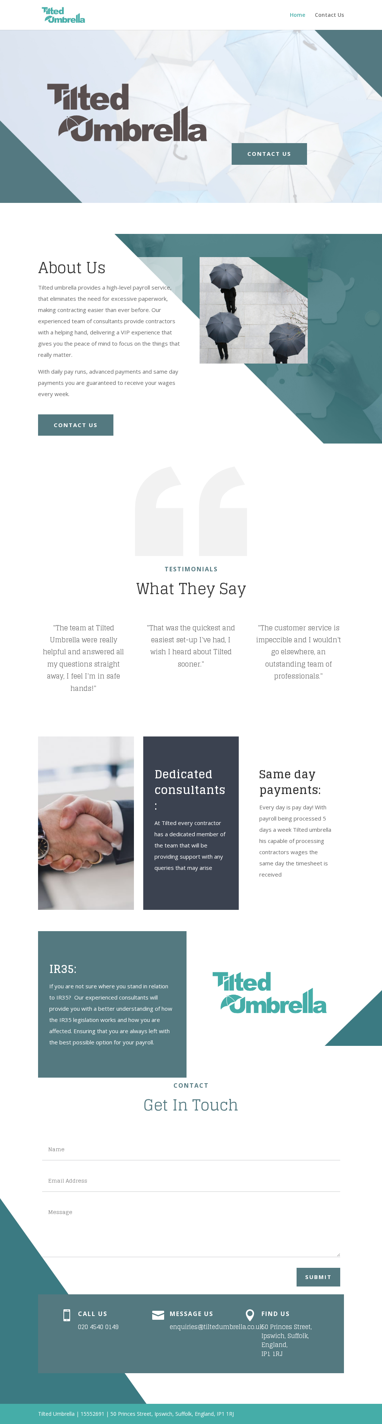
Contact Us (329, 15)
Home (297, 15)
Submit (318, 1277)
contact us (269, 153)
